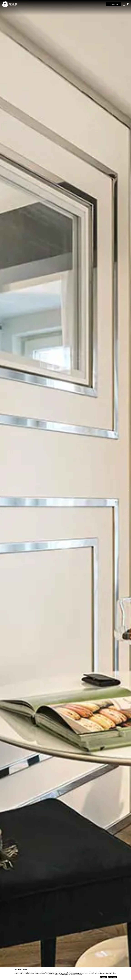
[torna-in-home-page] (9, 4)
